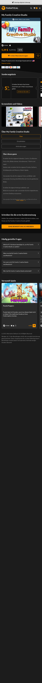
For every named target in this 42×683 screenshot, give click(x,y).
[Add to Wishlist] (38, 55)
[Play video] (19, 116)
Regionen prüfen (6, 63)
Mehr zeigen (20, 200)
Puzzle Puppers (8, 306)
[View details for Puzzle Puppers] (19, 293)
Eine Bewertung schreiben (21, 226)
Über (21, 136)
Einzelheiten (21, 141)
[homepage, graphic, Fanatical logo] (10, 8)
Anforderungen (21, 146)
